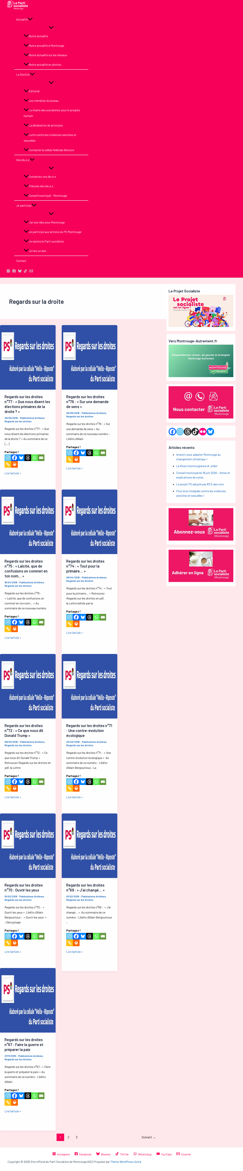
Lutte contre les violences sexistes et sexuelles (50, 137)
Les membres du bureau (44, 100)
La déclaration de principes (46, 125)
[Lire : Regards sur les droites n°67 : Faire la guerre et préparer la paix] (28, 1031)
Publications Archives (32, 417)
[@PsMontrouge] (8, 271)
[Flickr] (203, 431)
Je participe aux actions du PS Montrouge (55, 232)
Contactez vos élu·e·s (42, 176)
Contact (21, 260)
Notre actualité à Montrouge (46, 45)
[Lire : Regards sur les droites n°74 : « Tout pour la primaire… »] (89, 553)
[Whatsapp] (34, 457)
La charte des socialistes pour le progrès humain (52, 113)
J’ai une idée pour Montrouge (47, 222)
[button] (30, 19)
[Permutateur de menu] (51, 27)
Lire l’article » (13, 473)
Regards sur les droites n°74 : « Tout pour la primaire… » (85, 566)
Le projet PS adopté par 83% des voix (200, 484)
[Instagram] (8, 457)
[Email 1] (31, 271)
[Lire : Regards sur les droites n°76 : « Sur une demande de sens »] (89, 388)
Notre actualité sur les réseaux (48, 55)
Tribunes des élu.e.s (41, 186)
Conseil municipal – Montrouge (48, 195)
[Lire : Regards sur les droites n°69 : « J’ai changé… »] (89, 877)
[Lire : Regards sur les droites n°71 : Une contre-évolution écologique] (89, 717)
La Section (23, 74)
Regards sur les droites (18, 421)
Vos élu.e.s (23, 160)
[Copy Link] (8, 464)
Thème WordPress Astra (125, 1161)
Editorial (34, 91)
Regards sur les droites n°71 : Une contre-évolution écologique (89, 730)
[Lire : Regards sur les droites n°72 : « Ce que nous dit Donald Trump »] (28, 717)
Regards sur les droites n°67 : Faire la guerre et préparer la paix (24, 1044)
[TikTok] (25, 271)
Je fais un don (37, 251)
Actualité (22, 19)
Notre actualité (38, 36)
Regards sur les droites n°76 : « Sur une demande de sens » (87, 401)
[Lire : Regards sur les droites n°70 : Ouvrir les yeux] (28, 877)
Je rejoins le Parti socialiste (46, 241)
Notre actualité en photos (45, 64)
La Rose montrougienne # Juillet (197, 466)
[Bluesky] (21, 457)
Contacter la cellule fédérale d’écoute (51, 150)
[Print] (14, 464)
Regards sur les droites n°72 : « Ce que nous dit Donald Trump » (24, 730)
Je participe (24, 205)
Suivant (149, 1137)
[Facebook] (14, 457)
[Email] (41, 457)
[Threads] (27, 457)
